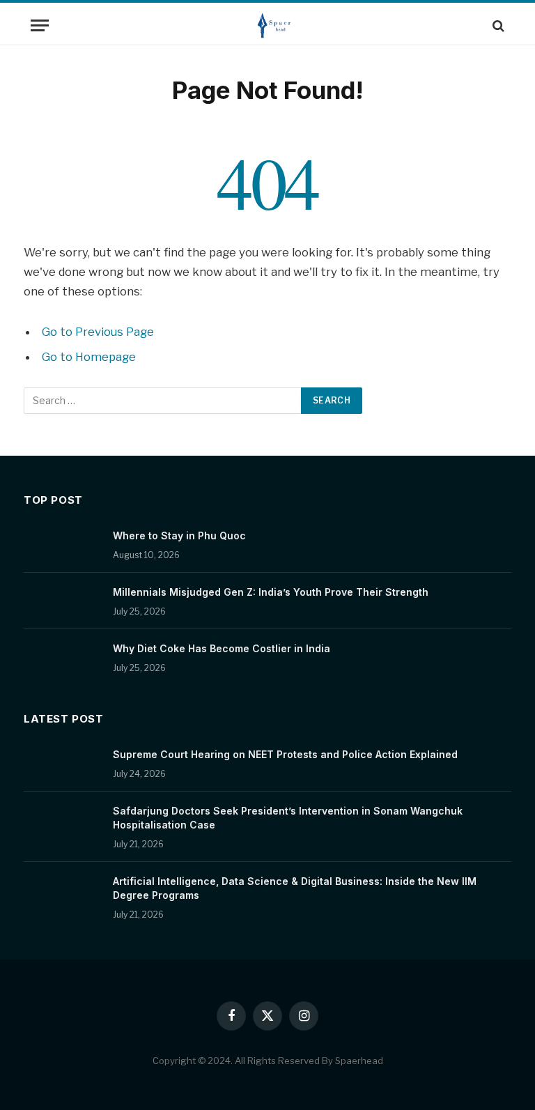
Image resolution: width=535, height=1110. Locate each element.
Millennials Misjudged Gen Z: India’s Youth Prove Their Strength (270, 592)
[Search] (497, 25)
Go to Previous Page (98, 332)
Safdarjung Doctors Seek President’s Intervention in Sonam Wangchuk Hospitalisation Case (288, 818)
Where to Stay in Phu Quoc (179, 535)
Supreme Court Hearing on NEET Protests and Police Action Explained (285, 754)
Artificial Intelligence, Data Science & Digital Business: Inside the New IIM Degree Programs (294, 888)
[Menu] (40, 25)
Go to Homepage (89, 357)
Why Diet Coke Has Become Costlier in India (221, 648)
